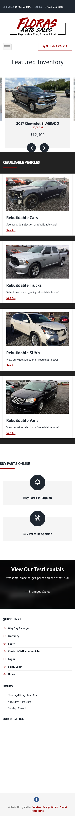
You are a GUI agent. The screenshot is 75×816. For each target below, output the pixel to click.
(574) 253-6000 (55, 7)
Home (11, 674)
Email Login (15, 666)
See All (10, 230)
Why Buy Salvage (18, 628)
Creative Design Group (45, 807)
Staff (11, 643)
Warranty (13, 636)
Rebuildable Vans (22, 420)
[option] (37, 113)
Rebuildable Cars (22, 217)
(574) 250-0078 (23, 7)
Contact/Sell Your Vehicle (24, 651)
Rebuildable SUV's (23, 353)
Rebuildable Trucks (24, 285)
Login (11, 659)
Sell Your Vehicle (56, 46)
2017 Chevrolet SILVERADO (37, 123)
